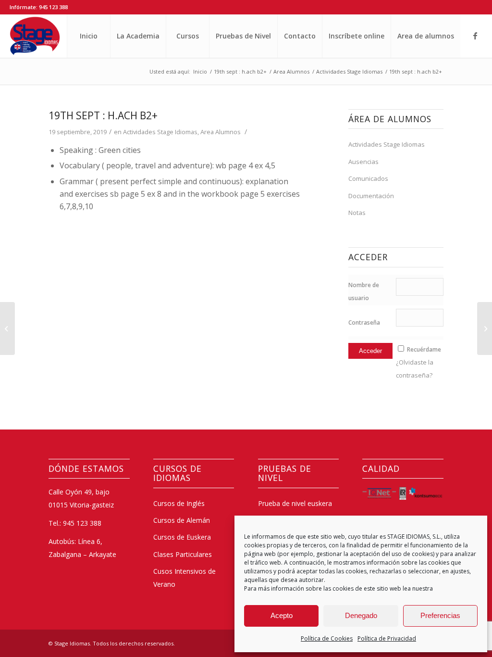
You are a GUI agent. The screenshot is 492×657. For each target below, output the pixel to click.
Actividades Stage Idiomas (160, 131)
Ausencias (363, 161)
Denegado (361, 615)
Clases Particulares (182, 554)
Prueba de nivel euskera (295, 503)
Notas (357, 212)
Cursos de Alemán (181, 520)
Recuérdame (424, 349)
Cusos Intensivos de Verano (184, 577)
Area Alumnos (220, 131)
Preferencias (440, 615)
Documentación (371, 195)
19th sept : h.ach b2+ (103, 115)
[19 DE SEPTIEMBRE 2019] (7, 328)
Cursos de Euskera (182, 537)
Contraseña (364, 322)
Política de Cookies (327, 638)
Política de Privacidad (386, 638)
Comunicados (368, 178)
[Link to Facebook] (475, 35)
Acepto (282, 615)
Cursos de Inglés (179, 503)
